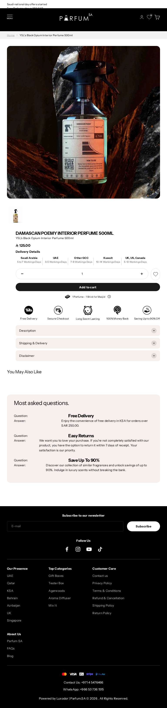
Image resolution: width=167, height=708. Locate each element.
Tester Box (56, 583)
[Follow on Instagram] (78, 549)
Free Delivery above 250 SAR (25, 8)
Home (11, 35)
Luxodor (62, 698)
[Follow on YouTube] (89, 549)
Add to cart (87, 287)
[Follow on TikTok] (100, 549)
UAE (10, 576)
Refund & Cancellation (108, 598)
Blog (10, 656)
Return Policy (101, 613)
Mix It (52, 605)
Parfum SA (15, 641)
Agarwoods (56, 591)
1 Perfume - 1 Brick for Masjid (88, 297)
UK (9, 613)
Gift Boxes (55, 576)
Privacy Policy (102, 583)
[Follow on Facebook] (67, 549)
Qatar (11, 583)
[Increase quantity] (141, 274)
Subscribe (143, 526)
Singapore (14, 620)
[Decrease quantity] (22, 274)
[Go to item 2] (15, 215)
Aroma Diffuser (59, 598)
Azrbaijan (13, 605)
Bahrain (12, 598)
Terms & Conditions (106, 591)
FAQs (11, 648)
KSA (10, 591)
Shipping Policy (103, 605)
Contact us (100, 576)
